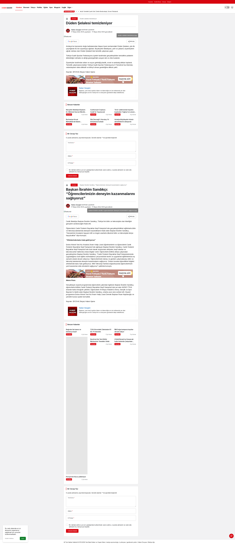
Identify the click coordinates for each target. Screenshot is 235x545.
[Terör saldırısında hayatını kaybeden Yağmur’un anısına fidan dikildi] (125, 111)
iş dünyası (123, 542)
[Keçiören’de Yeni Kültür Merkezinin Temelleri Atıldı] (101, 408)
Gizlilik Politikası (9, 538)
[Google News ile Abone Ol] (72, 41)
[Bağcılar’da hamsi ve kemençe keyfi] (76, 331)
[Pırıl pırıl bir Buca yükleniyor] (76, 408)
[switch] (227, 7)
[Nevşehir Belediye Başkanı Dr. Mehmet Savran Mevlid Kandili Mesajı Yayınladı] (76, 111)
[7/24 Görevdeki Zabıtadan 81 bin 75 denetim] (101, 331)
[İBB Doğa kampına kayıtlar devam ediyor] (125, 331)
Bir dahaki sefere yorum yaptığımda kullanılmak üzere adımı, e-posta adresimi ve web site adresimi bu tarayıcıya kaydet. (100, 171)
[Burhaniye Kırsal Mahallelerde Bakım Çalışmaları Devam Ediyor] (76, 121)
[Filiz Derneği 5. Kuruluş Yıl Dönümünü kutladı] (101, 121)
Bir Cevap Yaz (72, 134)
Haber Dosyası (142, 542)
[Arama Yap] (232, 7)
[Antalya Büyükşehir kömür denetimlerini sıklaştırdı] (125, 121)
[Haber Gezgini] (6, 8)
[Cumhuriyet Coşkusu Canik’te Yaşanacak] (101, 111)
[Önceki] (76, 11)
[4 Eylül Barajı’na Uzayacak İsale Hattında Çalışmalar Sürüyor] (125, 408)
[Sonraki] (78, 11)
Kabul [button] (22, 538)
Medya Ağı (151, 542)
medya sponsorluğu (112, 542)
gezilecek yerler (132, 542)
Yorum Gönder (72, 176)
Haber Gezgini (76, 30)
